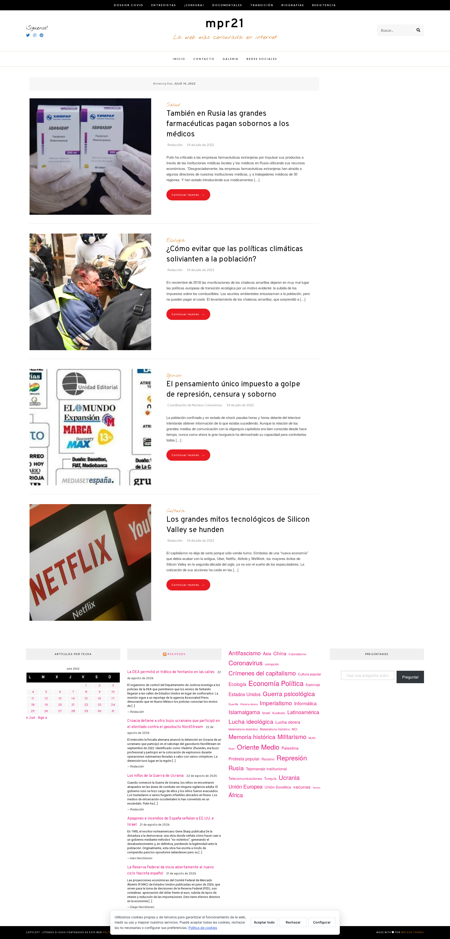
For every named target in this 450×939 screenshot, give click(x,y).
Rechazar (293, 922)
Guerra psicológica (289, 693)
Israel (266, 712)
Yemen (316, 787)
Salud (173, 105)
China (279, 653)
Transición (262, 5)
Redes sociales (262, 58)
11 (33, 699)
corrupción (272, 664)
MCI (294, 729)
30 (99, 711)
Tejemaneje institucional (266, 768)
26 (46, 711)
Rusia (236, 767)
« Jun (30, 718)
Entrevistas (163, 5)
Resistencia (324, 5)
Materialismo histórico (275, 729)
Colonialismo (297, 654)
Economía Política (276, 683)
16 (99, 699)
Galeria (231, 58)
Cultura (175, 511)
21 (73, 705)
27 (60, 711)
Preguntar (410, 677)
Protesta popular (244, 758)
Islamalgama (244, 712)
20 (60, 705)
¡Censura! (194, 5)
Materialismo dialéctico (243, 729)
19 (46, 705)
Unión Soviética (278, 787)
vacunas (302, 786)
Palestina (290, 748)
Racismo (268, 759)
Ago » (42, 718)
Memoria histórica (252, 736)
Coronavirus (246, 662)
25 (33, 711)
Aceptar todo (264, 922)
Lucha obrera (287, 722)
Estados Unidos (245, 694)
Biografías (292, 5)
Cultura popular (309, 673)
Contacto (204, 58)
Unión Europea (245, 786)
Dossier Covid (128, 5)
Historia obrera (249, 704)
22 (86, 705)
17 (113, 699)
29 (86, 711)
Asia (267, 653)
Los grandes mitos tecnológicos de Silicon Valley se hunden (238, 525)
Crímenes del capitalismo (262, 672)
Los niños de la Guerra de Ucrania (155, 776)
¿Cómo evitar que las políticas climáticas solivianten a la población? (234, 254)
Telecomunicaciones (245, 778)
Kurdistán (278, 713)
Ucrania (289, 777)
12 (46, 699)
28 (73, 711)
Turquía (270, 778)
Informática (305, 703)
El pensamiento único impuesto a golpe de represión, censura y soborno (233, 389)
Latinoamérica (303, 712)
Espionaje (313, 684)
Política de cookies (202, 928)
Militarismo (292, 736)
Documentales (227, 5)
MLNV (311, 738)
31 (113, 711)
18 (32, 705)
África (236, 795)
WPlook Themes (412, 932)
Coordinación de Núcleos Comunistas (194, 405)
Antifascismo (245, 653)
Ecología (175, 240)
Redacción (175, 145)
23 (99, 705)
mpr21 (225, 24)
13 (60, 699)
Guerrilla (233, 704)
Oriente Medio (258, 746)
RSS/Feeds (177, 654)
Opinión (174, 375)
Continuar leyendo (188, 195)
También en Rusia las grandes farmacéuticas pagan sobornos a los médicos (227, 124)
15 (86, 699)
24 (113, 705)
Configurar (322, 922)
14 (73, 699)
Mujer (232, 748)
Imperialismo (276, 703)
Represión (292, 757)
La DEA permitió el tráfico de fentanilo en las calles (170, 672)
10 (113, 692)
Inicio (179, 58)
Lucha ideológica (251, 721)
